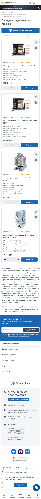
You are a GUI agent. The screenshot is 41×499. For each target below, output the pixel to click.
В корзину (29, 88)
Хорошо (20, 485)
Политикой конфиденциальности (18, 336)
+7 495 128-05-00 (17, 392)
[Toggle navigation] (38, 2)
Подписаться (31, 330)
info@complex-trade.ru (17, 405)
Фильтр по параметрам (22, 30)
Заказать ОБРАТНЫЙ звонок (18, 400)
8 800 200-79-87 (17, 395)
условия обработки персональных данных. (19, 478)
